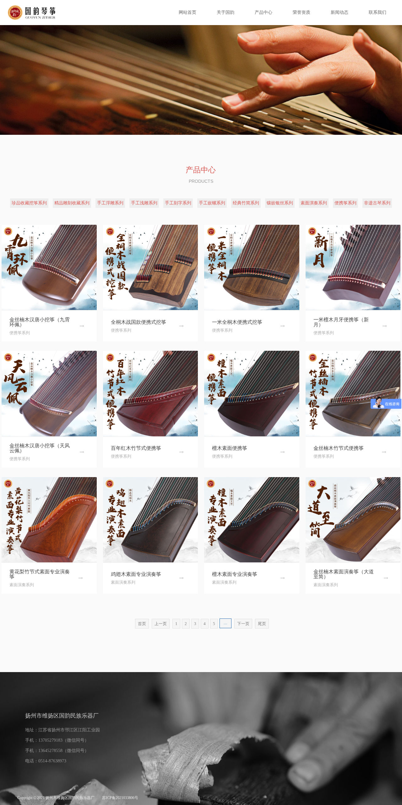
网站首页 (187, 12)
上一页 (161, 623)
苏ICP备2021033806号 (120, 798)
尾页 (262, 623)
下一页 (243, 623)
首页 (142, 623)
